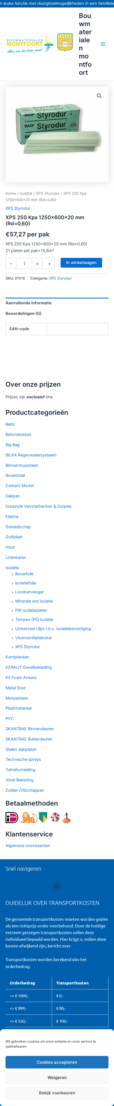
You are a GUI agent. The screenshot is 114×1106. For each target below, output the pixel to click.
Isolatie (12, 567)
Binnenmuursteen (22, 465)
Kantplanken (17, 657)
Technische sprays (23, 759)
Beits (10, 424)
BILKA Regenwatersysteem (31, 455)
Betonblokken (19, 434)
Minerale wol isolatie (34, 601)
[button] (99, 96)
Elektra (12, 516)
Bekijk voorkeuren (57, 1092)
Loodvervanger (29, 591)
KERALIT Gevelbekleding (29, 667)
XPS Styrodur (27, 646)
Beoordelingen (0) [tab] (24, 313)
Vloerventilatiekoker (33, 637)
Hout (10, 547)
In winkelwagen (81, 262)
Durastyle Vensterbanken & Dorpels (39, 506)
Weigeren (57, 1077)
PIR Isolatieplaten (31, 610)
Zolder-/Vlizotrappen (25, 790)
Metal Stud (15, 687)
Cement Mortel (19, 485)
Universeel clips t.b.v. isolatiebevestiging (53, 628)
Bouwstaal (15, 475)
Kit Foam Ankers (21, 677)
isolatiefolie (25, 583)
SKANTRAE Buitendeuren (29, 739)
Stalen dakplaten (21, 749)
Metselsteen (17, 698)
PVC (10, 718)
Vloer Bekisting (19, 779)
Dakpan (13, 495)
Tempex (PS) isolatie (34, 619)
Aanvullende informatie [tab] (29, 302)
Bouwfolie (24, 573)
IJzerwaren (16, 557)
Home (11, 193)
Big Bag (13, 444)
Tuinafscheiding (20, 769)
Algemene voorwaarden (28, 845)
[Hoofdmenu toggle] (102, 44)
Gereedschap (18, 526)
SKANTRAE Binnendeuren (30, 728)
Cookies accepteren (57, 1062)
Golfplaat (14, 536)
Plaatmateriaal (19, 708)
